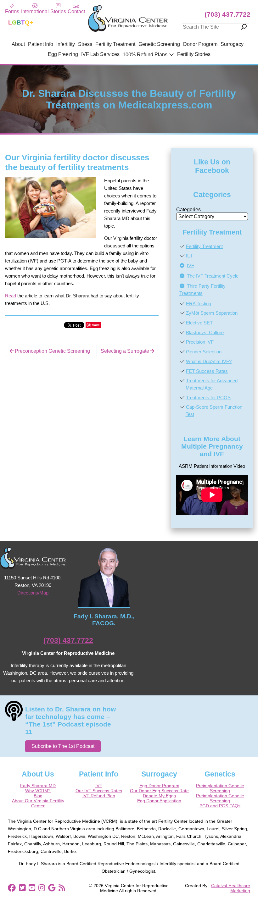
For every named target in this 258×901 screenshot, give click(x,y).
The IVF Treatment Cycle (212, 276)
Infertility (65, 44)
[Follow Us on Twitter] (22, 888)
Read (10, 295)
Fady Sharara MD (38, 785)
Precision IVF (200, 342)
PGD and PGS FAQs (219, 805)
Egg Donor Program (159, 785)
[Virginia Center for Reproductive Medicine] (128, 31)
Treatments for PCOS (208, 397)
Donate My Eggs (159, 795)
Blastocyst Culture (205, 332)
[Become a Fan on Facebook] (12, 888)
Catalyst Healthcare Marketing (230, 888)
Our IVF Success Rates (99, 790)
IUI (189, 255)
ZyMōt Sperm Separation (212, 313)
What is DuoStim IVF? (209, 361)
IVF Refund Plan (98, 795)
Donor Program (200, 44)
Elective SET (199, 322)
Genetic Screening (159, 44)
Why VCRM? (38, 790)
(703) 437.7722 (227, 14)
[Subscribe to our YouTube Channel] (32, 888)
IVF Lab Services (100, 54)
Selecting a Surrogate (125, 351)
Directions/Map (32, 592)
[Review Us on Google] (51, 888)
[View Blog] (62, 888)
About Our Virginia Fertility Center (38, 803)
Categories (188, 209)
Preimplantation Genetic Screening (220, 788)
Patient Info (40, 44)
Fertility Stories (193, 54)
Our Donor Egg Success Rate (159, 790)
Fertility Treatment (115, 44)
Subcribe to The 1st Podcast (62, 746)
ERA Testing (198, 303)
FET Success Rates (207, 371)
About (18, 44)
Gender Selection (204, 351)
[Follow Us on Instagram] (41, 888)
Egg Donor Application (159, 800)
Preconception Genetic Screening (52, 351)
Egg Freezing (63, 54)
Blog (38, 795)
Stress (85, 44)
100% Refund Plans (145, 54)
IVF (190, 265)
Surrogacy (232, 44)
